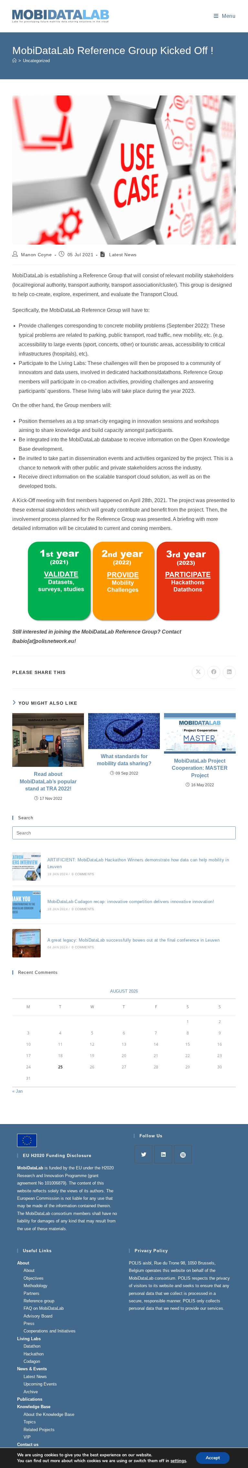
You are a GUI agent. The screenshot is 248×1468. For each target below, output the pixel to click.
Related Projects (39, 1429)
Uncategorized (36, 60)
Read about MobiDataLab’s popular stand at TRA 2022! (48, 781)
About (23, 1263)
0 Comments (83, 874)
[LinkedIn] (163, 1154)
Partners (31, 1293)
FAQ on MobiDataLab (44, 1308)
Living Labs (29, 1338)
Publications (29, 1399)
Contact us (27, 1444)
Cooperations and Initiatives (50, 1331)
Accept (213, 1458)
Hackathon (34, 1354)
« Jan (17, 1091)
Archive (31, 1391)
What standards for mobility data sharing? (124, 760)
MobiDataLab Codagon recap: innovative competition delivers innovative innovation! (130, 901)
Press (29, 1323)
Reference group (39, 1300)
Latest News (35, 1376)
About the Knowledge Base (49, 1414)
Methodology (35, 1285)
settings (178, 1461)
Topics (30, 1421)
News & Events (32, 1368)
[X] (143, 1154)
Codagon (32, 1361)
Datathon (32, 1346)
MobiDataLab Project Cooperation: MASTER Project (200, 768)
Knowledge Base (33, 1406)
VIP (27, 1437)
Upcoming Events (40, 1384)
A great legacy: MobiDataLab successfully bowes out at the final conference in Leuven (133, 940)
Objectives (34, 1278)
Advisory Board (38, 1316)
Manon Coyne (36, 254)
